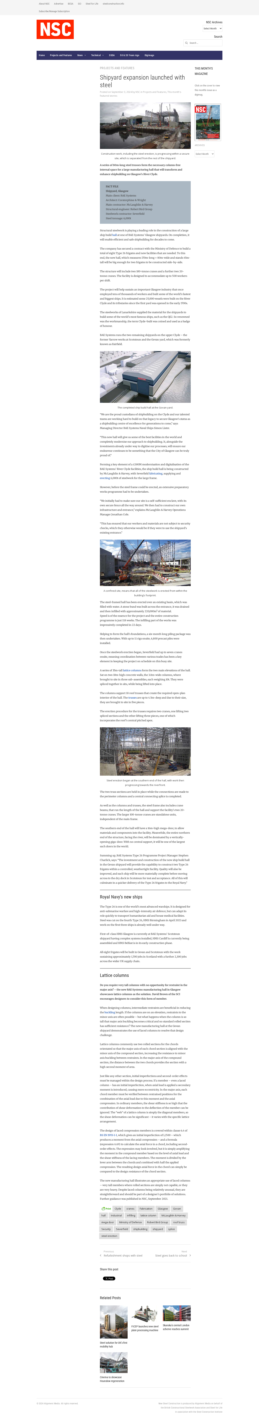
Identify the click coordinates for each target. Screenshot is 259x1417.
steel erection (109, 1236)
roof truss (179, 1222)
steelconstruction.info (113, 3)
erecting (105, 478)
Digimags (149, 55)
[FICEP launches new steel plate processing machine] (145, 1313)
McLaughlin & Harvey (174, 1215)
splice (171, 1229)
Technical (96, 55)
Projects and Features (61, 55)
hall (114, 235)
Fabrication (146, 1208)
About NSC (44, 3)
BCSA (70, 3)
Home (42, 55)
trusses (132, 697)
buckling (109, 1012)
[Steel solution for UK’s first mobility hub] (114, 1322)
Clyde (118, 1208)
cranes (130, 1208)
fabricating (155, 473)
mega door (107, 1222)
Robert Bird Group (157, 1222)
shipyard (158, 1229)
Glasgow (163, 1208)
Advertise (58, 3)
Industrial (116, 1215)
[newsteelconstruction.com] (55, 29)
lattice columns (132, 670)
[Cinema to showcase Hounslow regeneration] (114, 1362)
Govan (177, 1208)
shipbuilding (140, 1229)
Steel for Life (92, 3)
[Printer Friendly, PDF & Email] (106, 1208)
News (80, 55)
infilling (131, 1215)
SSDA (112, 55)
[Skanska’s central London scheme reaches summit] (177, 1313)
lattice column (148, 1215)
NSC (138, 92)
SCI (79, 3)
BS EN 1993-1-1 (108, 1135)
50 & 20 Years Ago (129, 55)
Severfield (122, 1229)
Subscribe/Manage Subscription (54, 11)
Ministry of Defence (130, 1222)
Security (106, 1229)
